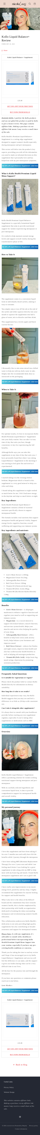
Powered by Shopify (21, 1125)
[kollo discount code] (20, 169)
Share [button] (5, 50)
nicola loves (11, 1125)
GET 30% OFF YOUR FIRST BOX (20, 106)
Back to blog (21, 1065)
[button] (4, 3)
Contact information (21, 1129)
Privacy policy (33, 1125)
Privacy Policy (9, 1087)
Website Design (9, 1092)
